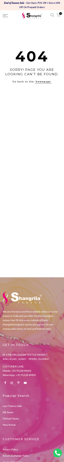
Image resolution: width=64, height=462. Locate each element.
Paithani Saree (11, 418)
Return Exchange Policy (16, 455)
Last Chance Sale (12, 405)
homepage (43, 81)
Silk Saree (8, 412)
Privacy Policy (10, 449)
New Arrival (9, 424)
